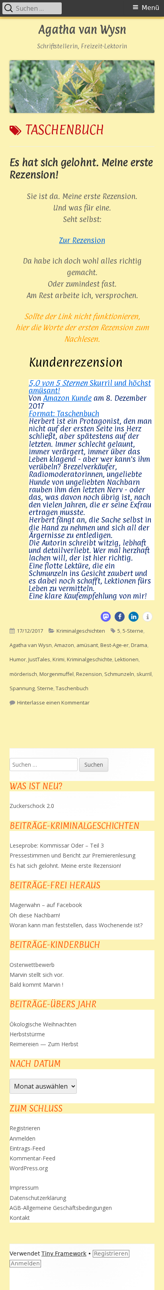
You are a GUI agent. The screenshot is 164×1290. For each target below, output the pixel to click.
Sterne (45, 688)
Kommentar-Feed (32, 1158)
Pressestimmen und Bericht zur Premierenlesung (72, 855)
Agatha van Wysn (82, 30)
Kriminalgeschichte (89, 659)
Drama (139, 645)
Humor (18, 659)
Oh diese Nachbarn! (35, 915)
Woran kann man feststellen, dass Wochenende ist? (76, 925)
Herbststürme (27, 1034)
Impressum (24, 1187)
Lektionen (127, 659)
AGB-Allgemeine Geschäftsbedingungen (61, 1208)
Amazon (64, 645)
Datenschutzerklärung (38, 1198)
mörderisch (23, 674)
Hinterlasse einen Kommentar (53, 702)
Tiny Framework (63, 1253)
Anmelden (22, 1138)
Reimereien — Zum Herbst (44, 1044)
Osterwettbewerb (32, 964)
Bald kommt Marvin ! (36, 984)
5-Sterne (133, 630)
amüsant (87, 645)
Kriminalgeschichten (81, 630)
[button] (106, 617)
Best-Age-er (114, 645)
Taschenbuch (72, 688)
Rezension (89, 674)
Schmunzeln (119, 674)
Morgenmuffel (56, 674)
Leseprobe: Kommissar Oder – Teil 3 (57, 845)
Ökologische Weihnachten (43, 1024)
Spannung (22, 688)
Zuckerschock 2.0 (32, 806)
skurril (144, 674)
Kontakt (20, 1217)
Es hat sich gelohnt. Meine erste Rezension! (65, 865)
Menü (150, 7)
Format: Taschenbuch (64, 413)
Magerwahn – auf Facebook (46, 905)
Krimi (58, 659)
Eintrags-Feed (27, 1148)
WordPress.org (29, 1168)
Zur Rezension (82, 240)
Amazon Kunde (67, 398)
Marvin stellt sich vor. (37, 974)
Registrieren (25, 1128)
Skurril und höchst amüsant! (90, 387)
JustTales (39, 659)
